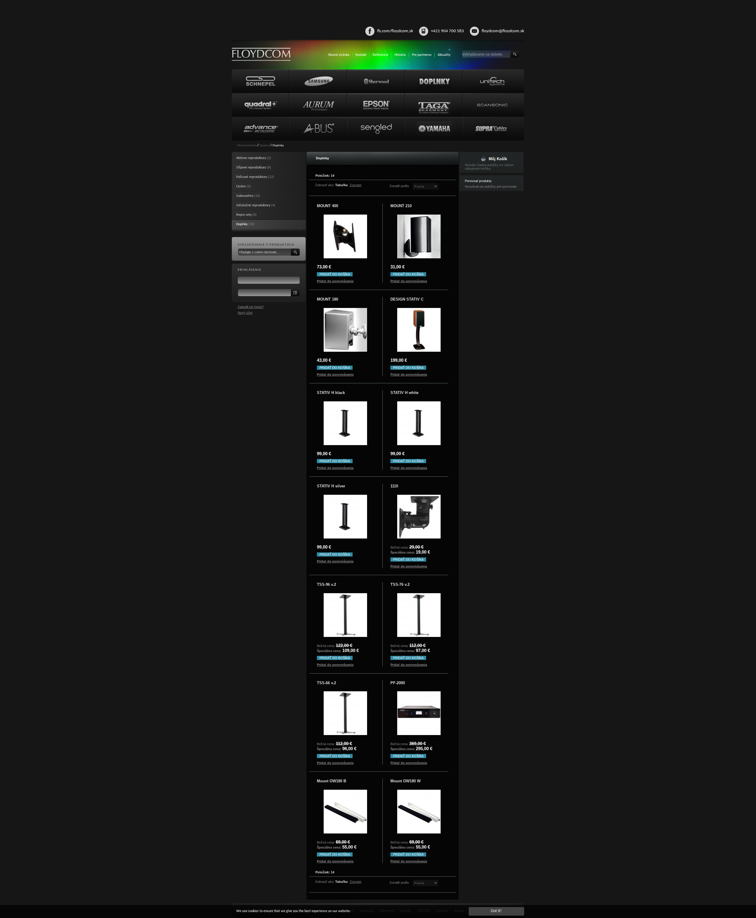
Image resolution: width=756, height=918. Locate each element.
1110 (394, 486)
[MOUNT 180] (345, 330)
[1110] (418, 517)
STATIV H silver (331, 486)
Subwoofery (244, 196)
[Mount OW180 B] (345, 811)
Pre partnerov (421, 55)
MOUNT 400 (327, 206)
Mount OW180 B (331, 781)
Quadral (264, 145)
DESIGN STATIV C (406, 299)
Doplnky (241, 224)
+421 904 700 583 (447, 31)
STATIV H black (331, 392)
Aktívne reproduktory (251, 158)
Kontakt (361, 55)
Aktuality (444, 55)
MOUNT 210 (401, 206)
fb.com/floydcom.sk (395, 31)
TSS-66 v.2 (326, 683)
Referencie (380, 55)
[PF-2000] (418, 713)
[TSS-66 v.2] (345, 713)
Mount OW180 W (405, 781)
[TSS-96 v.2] (345, 615)
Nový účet (245, 312)
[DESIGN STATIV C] (418, 330)
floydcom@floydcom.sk (503, 31)
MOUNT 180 (327, 299)
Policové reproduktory (251, 177)
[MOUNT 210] (418, 236)
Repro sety (244, 215)
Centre (241, 186)
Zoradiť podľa (399, 186)
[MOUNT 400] (345, 236)
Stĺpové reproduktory (251, 167)
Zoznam (355, 185)
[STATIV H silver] (345, 517)
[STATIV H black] (345, 423)
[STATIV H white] (418, 423)
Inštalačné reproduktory (253, 205)
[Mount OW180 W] (418, 811)
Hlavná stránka (338, 55)
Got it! (496, 911)
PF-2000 (397, 683)
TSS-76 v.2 (400, 584)
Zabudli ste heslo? (251, 307)
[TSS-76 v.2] (418, 615)
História (400, 55)
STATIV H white (404, 392)
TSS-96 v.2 (326, 584)
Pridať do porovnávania (335, 281)
